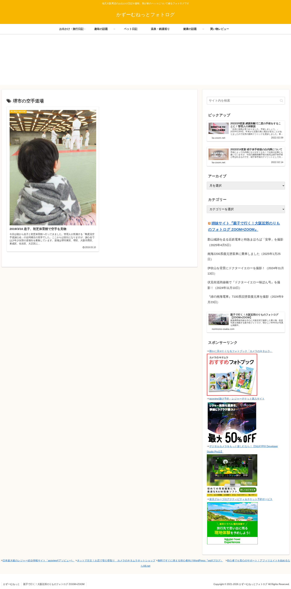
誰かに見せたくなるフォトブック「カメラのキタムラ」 (240, 351)
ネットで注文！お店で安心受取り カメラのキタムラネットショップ (116, 560)
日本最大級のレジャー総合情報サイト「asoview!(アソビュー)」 (39, 560)
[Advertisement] (145, 61)
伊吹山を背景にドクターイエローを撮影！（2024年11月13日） (245, 270)
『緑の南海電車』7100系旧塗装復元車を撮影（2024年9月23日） (245, 299)
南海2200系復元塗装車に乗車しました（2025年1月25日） (244, 256)
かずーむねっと (11, 584)
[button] (281, 101)
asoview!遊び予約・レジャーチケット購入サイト (237, 398)
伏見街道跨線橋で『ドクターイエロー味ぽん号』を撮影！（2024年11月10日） (243, 285)
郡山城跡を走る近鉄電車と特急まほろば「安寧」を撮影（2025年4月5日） (245, 242)
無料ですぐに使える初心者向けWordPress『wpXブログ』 (190, 560)
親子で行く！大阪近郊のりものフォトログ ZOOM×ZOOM (54, 584)
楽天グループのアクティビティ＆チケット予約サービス (240, 499)
